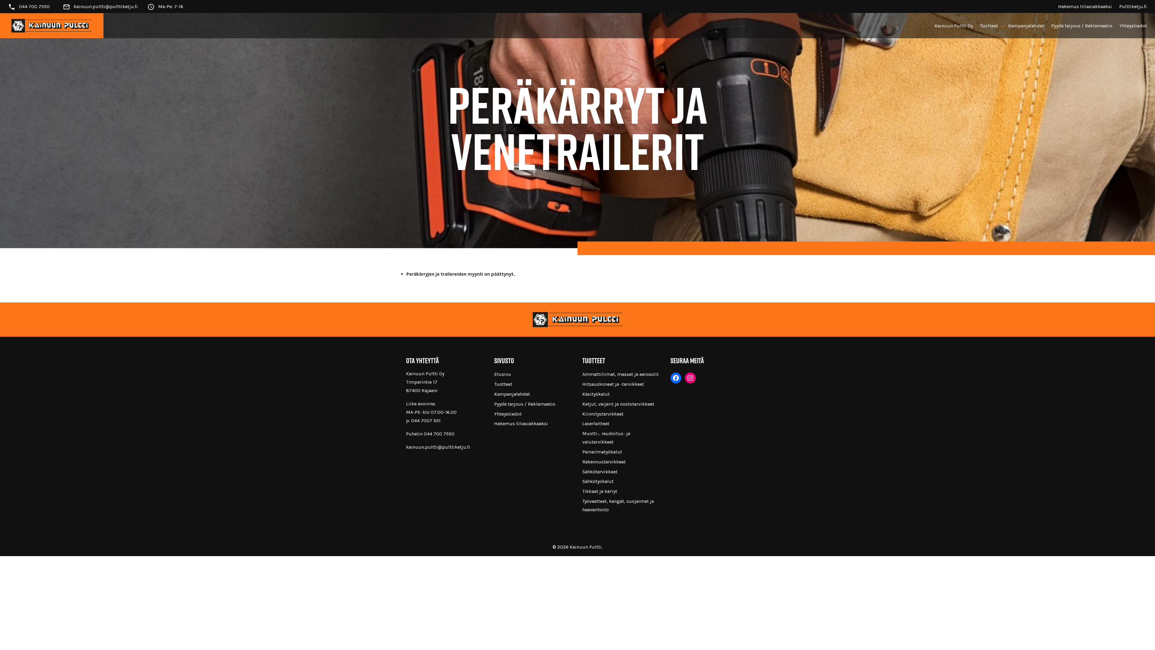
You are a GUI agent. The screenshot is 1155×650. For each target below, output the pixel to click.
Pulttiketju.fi (1133, 6)
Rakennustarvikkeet (604, 462)
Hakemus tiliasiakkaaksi (1085, 6)
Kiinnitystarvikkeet (603, 414)
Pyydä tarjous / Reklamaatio (1081, 26)
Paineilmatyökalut (602, 452)
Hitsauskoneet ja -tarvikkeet (613, 384)
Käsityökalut (596, 394)
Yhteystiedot (1133, 26)
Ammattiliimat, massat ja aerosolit (620, 374)
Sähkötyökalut (598, 481)
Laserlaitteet (595, 423)
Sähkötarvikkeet (600, 472)
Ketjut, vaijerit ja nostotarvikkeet (618, 404)
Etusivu (502, 374)
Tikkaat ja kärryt (599, 491)
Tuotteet (989, 26)
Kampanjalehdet (1026, 26)
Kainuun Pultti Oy (954, 26)
